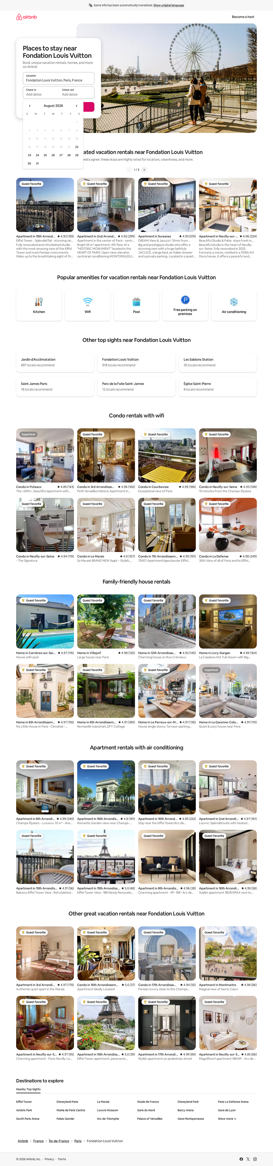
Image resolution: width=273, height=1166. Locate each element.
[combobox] (58, 80)
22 (76, 147)
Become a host (243, 17)
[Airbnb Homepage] (26, 17)
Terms (62, 1159)
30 (29, 163)
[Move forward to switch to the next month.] (76, 106)
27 (61, 155)
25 (45, 155)
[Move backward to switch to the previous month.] (30, 106)
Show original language (168, 5)
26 (53, 155)
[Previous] (129, 169)
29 (76, 155)
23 (29, 155)
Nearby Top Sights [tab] (28, 1089)
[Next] (144, 169)
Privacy (49, 1159)
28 (69, 155)
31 (37, 163)
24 (37, 155)
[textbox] (40, 94)
